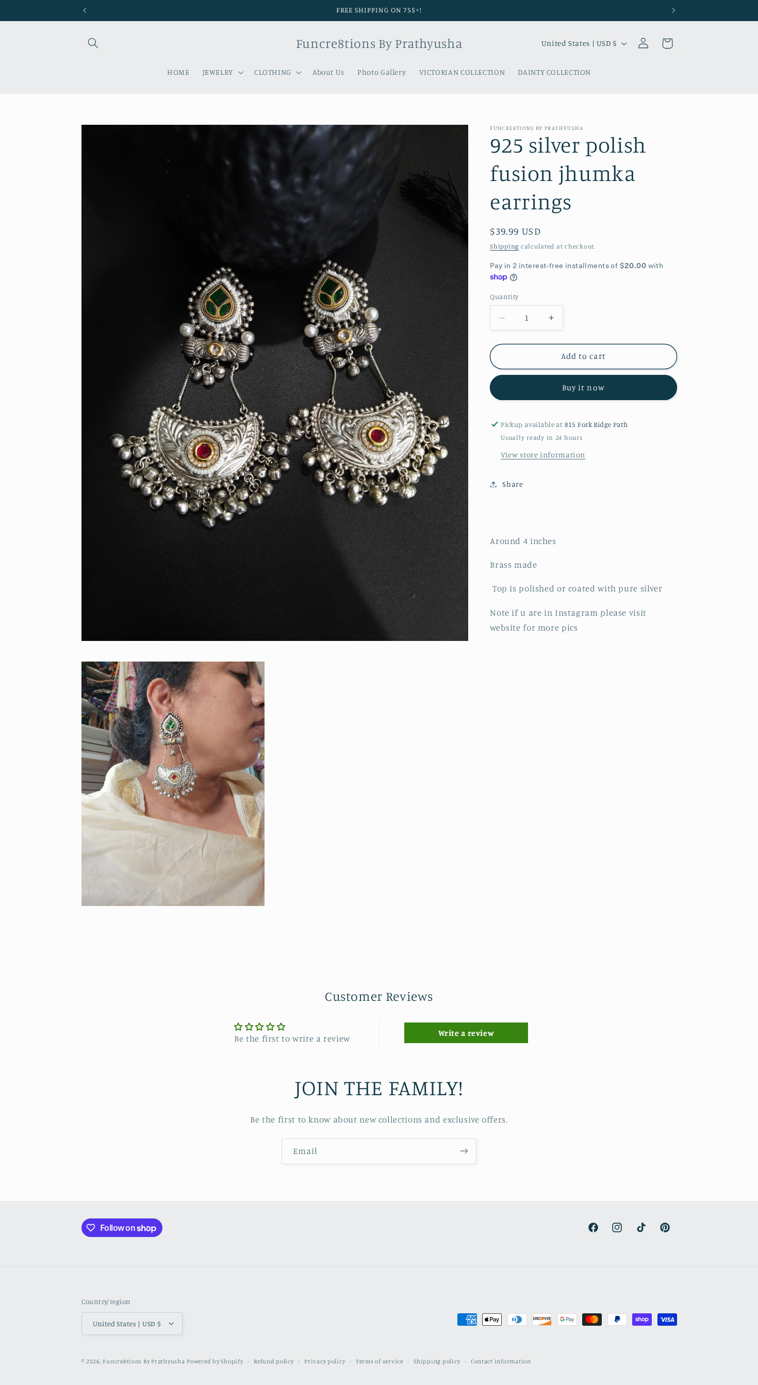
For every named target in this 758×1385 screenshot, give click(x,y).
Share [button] (512, 484)
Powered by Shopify (215, 1360)
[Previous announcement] (84, 10)
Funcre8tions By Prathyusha (144, 1360)
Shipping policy (437, 1360)
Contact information (501, 1360)
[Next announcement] (673, 10)
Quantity (504, 297)
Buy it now (583, 387)
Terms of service (379, 1360)
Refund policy (274, 1360)
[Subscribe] (464, 1151)
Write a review (466, 1033)
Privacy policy (324, 1360)
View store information (543, 454)
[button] (93, 43)
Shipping (504, 246)
